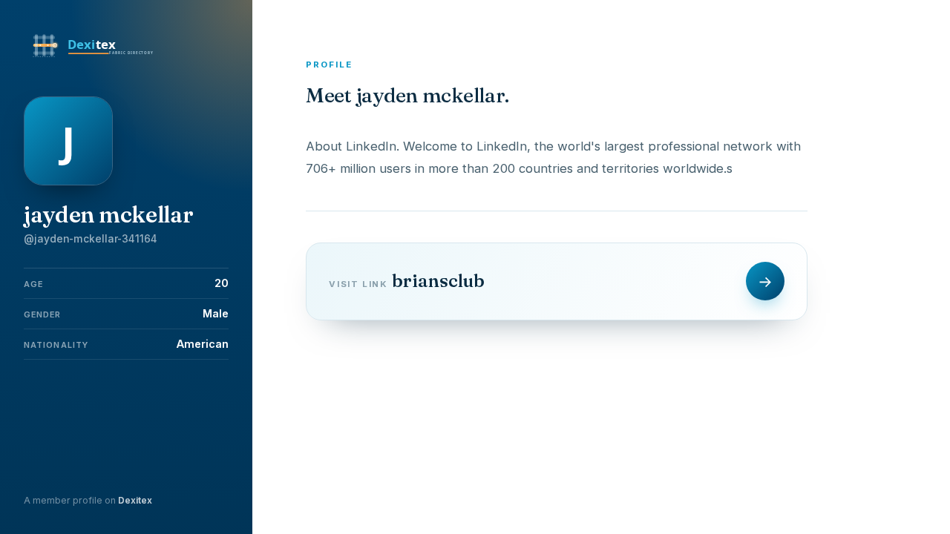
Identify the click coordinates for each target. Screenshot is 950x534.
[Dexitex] (94, 57)
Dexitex (135, 500)
